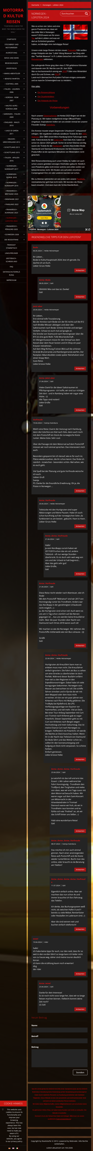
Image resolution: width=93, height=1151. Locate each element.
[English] (13, 1148)
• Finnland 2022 (11, 204)
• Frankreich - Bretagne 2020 (11, 192)
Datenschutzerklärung (11, 273)
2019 (57, 74)
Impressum (11, 280)
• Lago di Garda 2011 (11, 132)
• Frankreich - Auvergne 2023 (11, 211)
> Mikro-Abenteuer (11, 73)
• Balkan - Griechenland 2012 (11, 140)
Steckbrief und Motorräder (11, 46)
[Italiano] (17, 1148)
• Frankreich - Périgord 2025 (11, 227)
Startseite (11, 39)
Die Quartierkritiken (46, 97)
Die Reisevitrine (11, 239)
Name (34, 1025)
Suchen (86, 13)
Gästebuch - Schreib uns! (11, 260)
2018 (64, 71)
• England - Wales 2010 (11, 124)
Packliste (81, 179)
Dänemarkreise (50, 116)
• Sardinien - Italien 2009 (11, 115)
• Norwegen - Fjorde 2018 (11, 175)
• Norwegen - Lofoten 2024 (11, 219)
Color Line (58, 140)
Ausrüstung (11, 53)
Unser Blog (11, 68)
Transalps (72, 50)
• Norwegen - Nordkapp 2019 (11, 184)
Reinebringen (37, 59)
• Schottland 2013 (11, 147)
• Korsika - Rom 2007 (11, 99)
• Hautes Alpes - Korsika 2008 (11, 107)
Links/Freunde (11, 253)
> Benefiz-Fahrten (11, 78)
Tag (33, 38)
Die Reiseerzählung (46, 92)
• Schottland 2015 (11, 152)
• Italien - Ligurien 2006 (11, 90)
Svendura (50, 125)
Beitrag (35, 1047)
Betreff (34, 1036)
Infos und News (11, 58)
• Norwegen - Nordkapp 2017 (11, 167)
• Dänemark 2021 (11, 199)
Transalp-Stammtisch (11, 246)
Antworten (80, 270)
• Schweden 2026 (11, 234)
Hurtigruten (57, 146)
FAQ (11, 266)
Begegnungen (11, 63)
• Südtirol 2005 (11, 84)
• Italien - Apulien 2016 (11, 159)
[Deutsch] (9, 1148)
